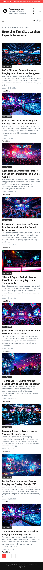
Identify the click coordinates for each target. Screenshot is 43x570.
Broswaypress (16, 9)
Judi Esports (7, 66)
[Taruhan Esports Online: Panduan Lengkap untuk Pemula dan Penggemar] (21, 364)
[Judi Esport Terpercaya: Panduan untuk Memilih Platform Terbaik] (21, 314)
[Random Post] (34, 21)
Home (4, 27)
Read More (6, 91)
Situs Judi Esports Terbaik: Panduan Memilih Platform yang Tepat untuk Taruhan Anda (19, 280)
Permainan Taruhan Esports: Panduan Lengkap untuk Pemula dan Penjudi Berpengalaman (20, 226)
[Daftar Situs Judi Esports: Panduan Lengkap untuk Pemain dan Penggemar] (21, 54)
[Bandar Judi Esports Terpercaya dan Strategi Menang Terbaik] (21, 414)
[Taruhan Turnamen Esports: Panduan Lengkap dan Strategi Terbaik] (21, 515)
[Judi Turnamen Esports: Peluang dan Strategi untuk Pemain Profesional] (21, 104)
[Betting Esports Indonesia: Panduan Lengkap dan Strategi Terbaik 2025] (21, 465)
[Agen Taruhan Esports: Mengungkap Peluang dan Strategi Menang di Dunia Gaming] (21, 154)
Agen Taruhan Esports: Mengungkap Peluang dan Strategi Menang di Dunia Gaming (21, 173)
